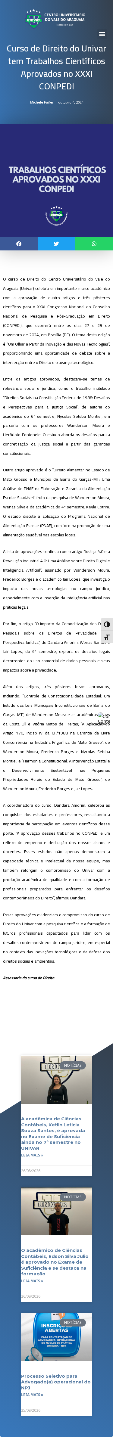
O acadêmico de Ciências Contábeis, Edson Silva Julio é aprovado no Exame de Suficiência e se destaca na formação (55, 1262)
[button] (102, 34)
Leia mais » (32, 1155)
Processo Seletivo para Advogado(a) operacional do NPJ (56, 1382)
